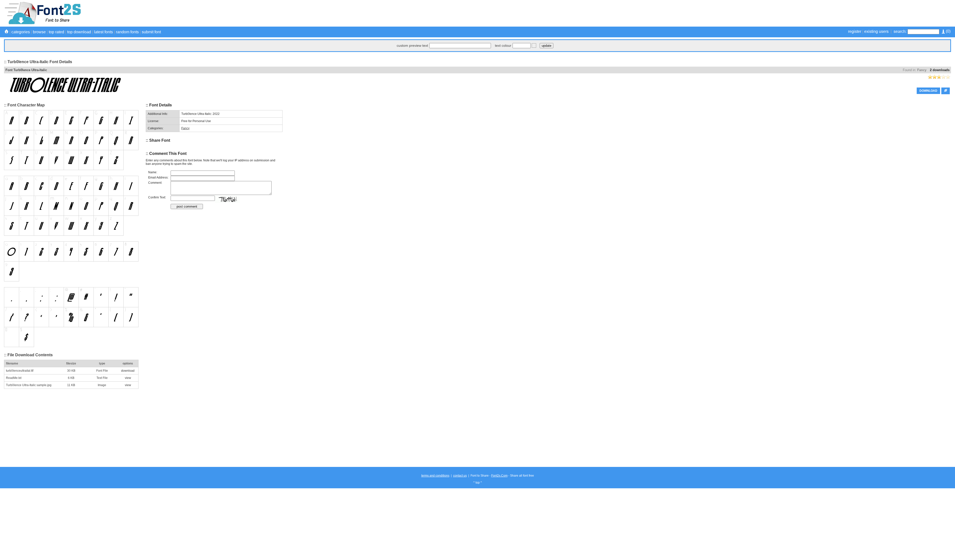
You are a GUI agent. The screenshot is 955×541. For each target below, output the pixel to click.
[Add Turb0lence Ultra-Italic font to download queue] (945, 91)
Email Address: (158, 177)
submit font (151, 32)
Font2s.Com (499, 475)
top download (79, 32)
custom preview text (412, 45)
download (128, 370)
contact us (460, 475)
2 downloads (940, 70)
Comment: (155, 182)
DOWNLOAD (928, 90)
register (854, 31)
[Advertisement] (860, 13)
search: (900, 31)
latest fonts (103, 32)
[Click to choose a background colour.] (534, 45)
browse (39, 32)
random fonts (127, 32)
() (948, 31)
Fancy (921, 70)
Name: (152, 172)
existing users (876, 31)
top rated (56, 32)
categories (20, 32)
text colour (503, 45)
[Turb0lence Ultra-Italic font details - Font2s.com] (42, 23)
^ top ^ (477, 482)
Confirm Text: (157, 197)
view (128, 378)
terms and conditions (435, 475)
